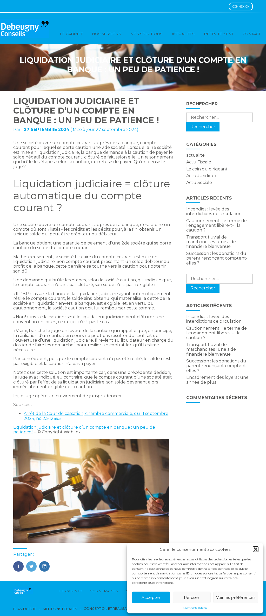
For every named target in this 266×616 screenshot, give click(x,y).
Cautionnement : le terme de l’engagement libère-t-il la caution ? (216, 225)
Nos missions (106, 33)
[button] (255, 549)
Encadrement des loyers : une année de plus (217, 380)
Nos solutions (146, 33)
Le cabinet (71, 33)
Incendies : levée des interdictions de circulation (214, 211)
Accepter (151, 597)
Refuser (191, 597)
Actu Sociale (199, 182)
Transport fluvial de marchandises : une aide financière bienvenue (211, 242)
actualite (195, 155)
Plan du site (24, 609)
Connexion (241, 6)
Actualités (183, 33)
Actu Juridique (201, 175)
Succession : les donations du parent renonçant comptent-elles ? (217, 258)
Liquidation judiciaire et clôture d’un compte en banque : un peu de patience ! (84, 429)
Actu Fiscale (198, 162)
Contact (251, 33)
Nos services (103, 591)
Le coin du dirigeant (207, 169)
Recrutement (218, 33)
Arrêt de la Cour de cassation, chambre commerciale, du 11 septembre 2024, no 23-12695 (96, 416)
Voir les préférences (235, 597)
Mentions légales (195, 608)
